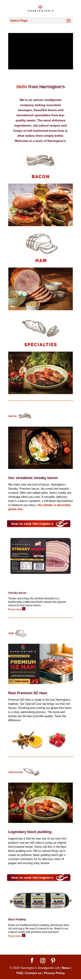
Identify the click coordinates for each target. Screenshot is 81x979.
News (66, 968)
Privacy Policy (54, 973)
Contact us (33, 973)
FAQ (19, 973)
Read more (15, 609)
